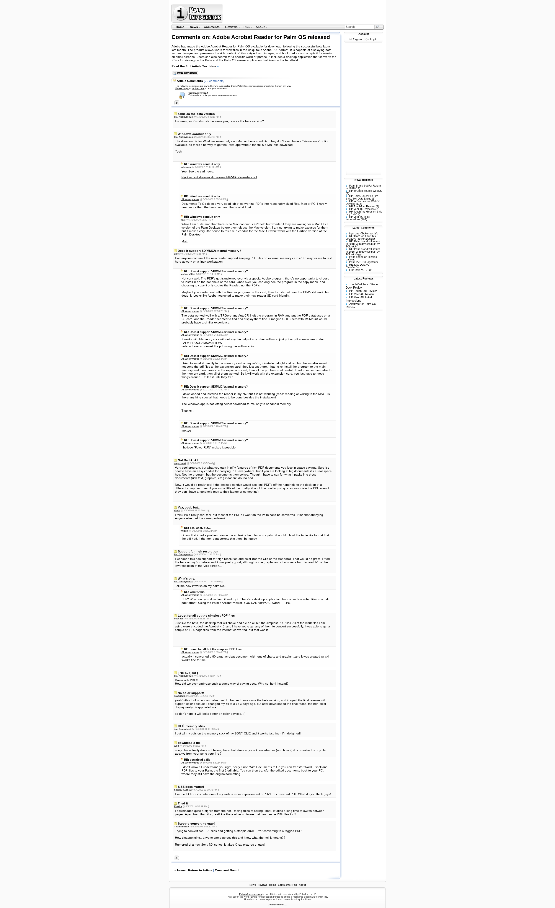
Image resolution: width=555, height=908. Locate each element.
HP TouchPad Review (362, 206)
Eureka (178, 806)
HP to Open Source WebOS (365, 191)
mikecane (186, 167)
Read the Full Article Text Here (194, 66)
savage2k (179, 696)
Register (358, 39)
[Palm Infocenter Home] (197, 21)
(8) (377, 206)
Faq (294, 885)
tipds (177, 510)
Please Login (182, 88)
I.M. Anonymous (183, 116)
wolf (176, 745)
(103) (364, 219)
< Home (180, 870)
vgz (183, 219)
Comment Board (227, 870)
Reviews (230, 27)
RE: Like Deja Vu (359, 264)
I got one (354, 233)
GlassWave (276, 904)
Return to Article (200, 870)
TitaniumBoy (181, 826)
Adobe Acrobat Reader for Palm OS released (271, 37)
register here (198, 88)
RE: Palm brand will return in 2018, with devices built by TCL (363, 244)
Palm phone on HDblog (363, 257)
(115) (359, 204)
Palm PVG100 (357, 262)
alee (176, 253)
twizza (184, 531)
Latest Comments (364, 227)
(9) (347, 193)
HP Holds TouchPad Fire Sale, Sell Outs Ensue (362, 197)
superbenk (180, 463)
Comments (212, 27)
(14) (357, 188)
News (192, 27)
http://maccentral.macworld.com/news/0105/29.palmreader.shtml (219, 177)
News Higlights (363, 180)
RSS (245, 27)
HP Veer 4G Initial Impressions (358, 218)
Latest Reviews (364, 278)
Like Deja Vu (356, 270)
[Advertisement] (304, 13)
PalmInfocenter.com (250, 894)
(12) (357, 214)
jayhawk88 (187, 274)
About (259, 27)
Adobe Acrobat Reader (216, 46)
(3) (373, 198)
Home (180, 27)
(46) (375, 209)
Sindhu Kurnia (182, 789)
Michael (178, 618)
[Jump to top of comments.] (176, 859)
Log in (373, 39)
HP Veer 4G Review (361, 209)
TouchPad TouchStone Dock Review (362, 286)
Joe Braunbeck (182, 729)
